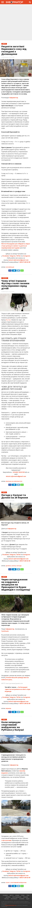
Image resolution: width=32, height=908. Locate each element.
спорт (8, 882)
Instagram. (26, 256)
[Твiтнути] (18, 270)
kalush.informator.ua (10, 905)
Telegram (12, 256)
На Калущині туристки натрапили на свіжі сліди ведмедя (17, 689)
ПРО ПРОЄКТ (14, 898)
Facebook (5, 256)
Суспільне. (5, 631)
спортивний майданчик (18, 882)
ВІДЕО (27, 898)
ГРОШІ (22, 895)
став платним (6, 840)
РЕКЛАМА (25, 897)
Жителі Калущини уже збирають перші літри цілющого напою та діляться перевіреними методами (15, 246)
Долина (8, 565)
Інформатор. (13, 98)
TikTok (18, 256)
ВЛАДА (17, 895)
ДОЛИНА (8, 897)
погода (19, 565)
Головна (5, 895)
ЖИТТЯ (11, 895)
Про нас (6, 898)
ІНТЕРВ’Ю (21, 898)
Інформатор (12, 529)
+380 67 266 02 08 (24, 262)
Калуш (14, 565)
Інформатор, (10, 629)
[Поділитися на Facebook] (10, 270)
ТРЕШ (27, 895)
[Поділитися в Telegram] (14, 270)
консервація (10, 267)
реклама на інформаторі (14, 481)
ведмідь (8, 708)
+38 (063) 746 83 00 (18, 472)
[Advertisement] (16, 23)
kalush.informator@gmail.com (18, 260)
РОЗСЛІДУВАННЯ (16, 897)
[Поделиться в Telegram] (14, 484)
